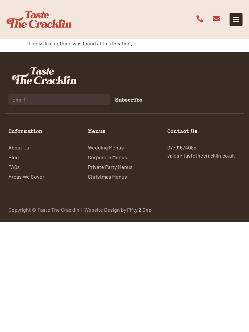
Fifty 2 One (139, 209)
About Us (18, 147)
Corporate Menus (107, 157)
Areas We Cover (26, 176)
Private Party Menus (110, 166)
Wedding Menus (106, 147)
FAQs (14, 166)
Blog (13, 157)
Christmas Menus (107, 176)
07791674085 (181, 147)
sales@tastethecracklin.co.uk (201, 155)
